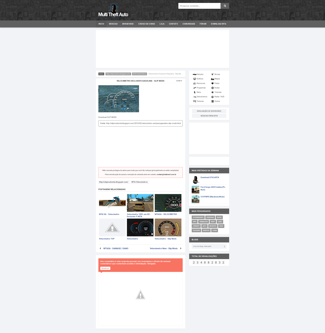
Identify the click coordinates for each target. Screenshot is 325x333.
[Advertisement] (162, 49)
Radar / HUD (219, 97)
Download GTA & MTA (210, 177)
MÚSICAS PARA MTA (209, 116)
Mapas (217, 79)
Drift (213, 222)
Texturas (200, 101)
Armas (217, 74)
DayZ (204, 226)
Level (220, 222)
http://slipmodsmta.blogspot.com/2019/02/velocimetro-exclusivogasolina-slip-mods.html (143, 123)
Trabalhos (203, 222)
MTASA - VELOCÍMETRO (166, 214)
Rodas (217, 88)
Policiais (196, 230)
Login (215, 230)
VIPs (194, 222)
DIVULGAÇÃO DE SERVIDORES (209, 111)
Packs (217, 83)
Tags (221, 226)
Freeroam (210, 217)
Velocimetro (132, 239)
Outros (217, 101)
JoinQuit (196, 226)
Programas (201, 88)
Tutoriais (218, 92)
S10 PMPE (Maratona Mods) (213, 197)
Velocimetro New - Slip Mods (164, 248)
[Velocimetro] (140, 227)
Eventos (206, 230)
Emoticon (105, 268)
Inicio (101, 74)
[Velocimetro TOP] (112, 227)
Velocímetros (202, 97)
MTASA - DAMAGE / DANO (115, 248)
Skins (199, 92)
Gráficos (200, 79)
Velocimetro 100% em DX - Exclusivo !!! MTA (139, 215)
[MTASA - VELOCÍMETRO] (168, 203)
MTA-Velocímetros (139, 74)
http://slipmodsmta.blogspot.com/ (118, 74)
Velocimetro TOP (107, 239)
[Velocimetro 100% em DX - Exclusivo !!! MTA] (140, 203)
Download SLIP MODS (107, 117)
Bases (219, 217)
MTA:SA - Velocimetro (109, 214)
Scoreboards (198, 217)
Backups (212, 226)
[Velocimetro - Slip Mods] (168, 227)
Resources (201, 83)
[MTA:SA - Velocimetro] (112, 203)
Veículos (200, 74)
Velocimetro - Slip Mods (165, 239)
